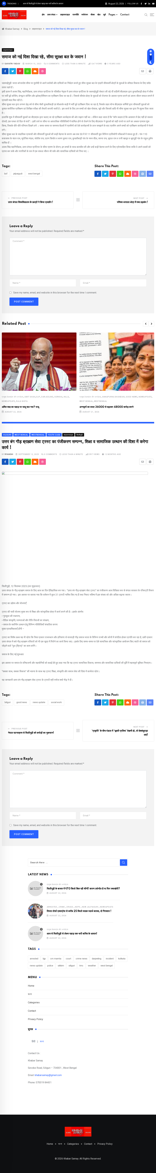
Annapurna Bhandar (113, 397)
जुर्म (104, 15)
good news (132, 397)
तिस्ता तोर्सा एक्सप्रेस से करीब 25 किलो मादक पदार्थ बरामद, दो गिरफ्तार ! (79, 911)
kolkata (121, 958)
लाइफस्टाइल (65, 15)
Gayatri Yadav (12, 64)
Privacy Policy (35, 1019)
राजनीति (76, 15)
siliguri (72, 965)
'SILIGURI (7, 702)
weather (92, 965)
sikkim (61, 965)
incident (110, 958)
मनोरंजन (85, 15)
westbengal (100, 401)
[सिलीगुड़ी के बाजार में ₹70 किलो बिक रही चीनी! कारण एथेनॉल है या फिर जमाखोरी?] (35, 888)
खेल (98, 15)
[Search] (146, 14)
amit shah (29, 397)
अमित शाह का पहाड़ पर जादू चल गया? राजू (20, 407)
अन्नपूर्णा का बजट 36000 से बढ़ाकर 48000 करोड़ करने (106, 407)
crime (62, 907)
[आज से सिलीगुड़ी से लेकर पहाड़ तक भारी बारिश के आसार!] (35, 933)
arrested (52, 907)
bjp (38, 397)
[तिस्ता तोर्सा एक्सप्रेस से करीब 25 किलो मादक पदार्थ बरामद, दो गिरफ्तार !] (35, 911)
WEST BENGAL (86, 401)
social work (56, 702)
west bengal (34, 173)
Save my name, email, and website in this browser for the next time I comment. (55, 292)
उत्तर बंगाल (51, 15)
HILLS (66, 397)
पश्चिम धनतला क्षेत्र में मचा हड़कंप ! (132, 202)
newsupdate (8, 401)
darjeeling (47, 397)
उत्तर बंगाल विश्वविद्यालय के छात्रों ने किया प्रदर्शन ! (30, 202)
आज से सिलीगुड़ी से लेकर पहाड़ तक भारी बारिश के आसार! (43, 3)
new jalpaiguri (90, 907)
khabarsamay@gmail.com (48, 1075)
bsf (5, 173)
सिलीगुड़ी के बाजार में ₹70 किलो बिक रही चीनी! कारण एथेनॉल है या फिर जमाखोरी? (83, 888)
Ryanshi (9, 454)
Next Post (138, 198)
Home (31, 985)
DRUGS (70, 907)
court (68, 958)
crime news (81, 958)
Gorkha (58, 397)
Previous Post (19, 198)
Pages (111, 15)
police (50, 965)
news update (39, 702)
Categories (34, 1002)
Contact (124, 15)
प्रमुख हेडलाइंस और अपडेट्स (12, 397)
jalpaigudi (17, 173)
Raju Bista (22, 401)
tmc (81, 965)
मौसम (93, 15)
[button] (145, 323)
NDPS (77, 907)
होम (43, 15)
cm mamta (55, 958)
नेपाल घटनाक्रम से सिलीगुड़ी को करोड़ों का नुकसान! (31, 732)
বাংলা (30, 994)
